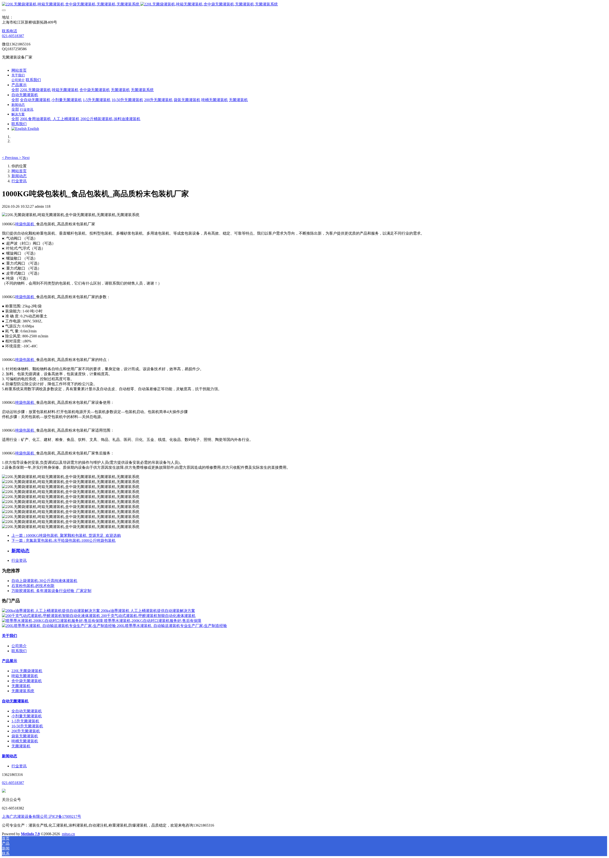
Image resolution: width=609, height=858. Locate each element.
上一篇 (66, 535)
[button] (10, 158)
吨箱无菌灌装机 (24, 676)
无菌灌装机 (20, 686)
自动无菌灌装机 (15, 701)
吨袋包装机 (24, 224)
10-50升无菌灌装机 (27, 726)
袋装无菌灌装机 (24, 736)
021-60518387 (13, 36)
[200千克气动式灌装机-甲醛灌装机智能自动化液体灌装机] (51, 616)
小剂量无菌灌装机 (26, 716)
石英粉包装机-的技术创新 (32, 586)
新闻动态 (19, 176)
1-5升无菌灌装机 (25, 721)
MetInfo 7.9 (30, 834)
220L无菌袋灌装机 (26, 671)
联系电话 (9, 31)
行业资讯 (19, 181)
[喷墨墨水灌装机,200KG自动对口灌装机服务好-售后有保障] (53, 621)
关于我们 (9, 636)
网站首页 (19, 70)
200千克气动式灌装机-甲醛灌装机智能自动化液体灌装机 (148, 616)
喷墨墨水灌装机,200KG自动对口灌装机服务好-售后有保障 (152, 621)
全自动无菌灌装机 (26, 711)
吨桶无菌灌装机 (24, 741)
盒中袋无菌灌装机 (26, 681)
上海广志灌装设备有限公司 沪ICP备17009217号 (41, 816)
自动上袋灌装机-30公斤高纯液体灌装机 (44, 581)
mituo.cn (68, 834)
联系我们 (19, 651)
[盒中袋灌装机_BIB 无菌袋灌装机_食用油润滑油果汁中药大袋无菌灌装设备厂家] (304, 4)
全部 (15, 90)
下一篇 (63, 540)
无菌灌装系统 (22, 691)
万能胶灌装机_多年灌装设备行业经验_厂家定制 (51, 591)
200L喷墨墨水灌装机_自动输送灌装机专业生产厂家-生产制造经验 (172, 626)
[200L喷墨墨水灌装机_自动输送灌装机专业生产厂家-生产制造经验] (59, 626)
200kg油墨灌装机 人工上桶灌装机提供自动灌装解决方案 (148, 611)
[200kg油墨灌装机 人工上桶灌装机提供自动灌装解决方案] (51, 611)
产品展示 (9, 661)
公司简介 (19, 646)
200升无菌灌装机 (25, 731)
